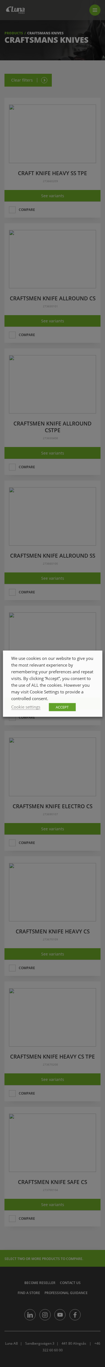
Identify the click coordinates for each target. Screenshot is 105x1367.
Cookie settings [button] (25, 706)
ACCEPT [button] (62, 706)
